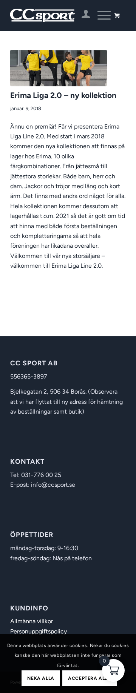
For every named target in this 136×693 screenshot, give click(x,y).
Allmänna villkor (31, 621)
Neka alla (40, 678)
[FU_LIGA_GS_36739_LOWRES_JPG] (58, 68)
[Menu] (100, 15)
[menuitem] (82, 15)
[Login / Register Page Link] (82, 15)
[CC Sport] (56, 15)
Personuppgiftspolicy (38, 631)
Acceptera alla (89, 678)
